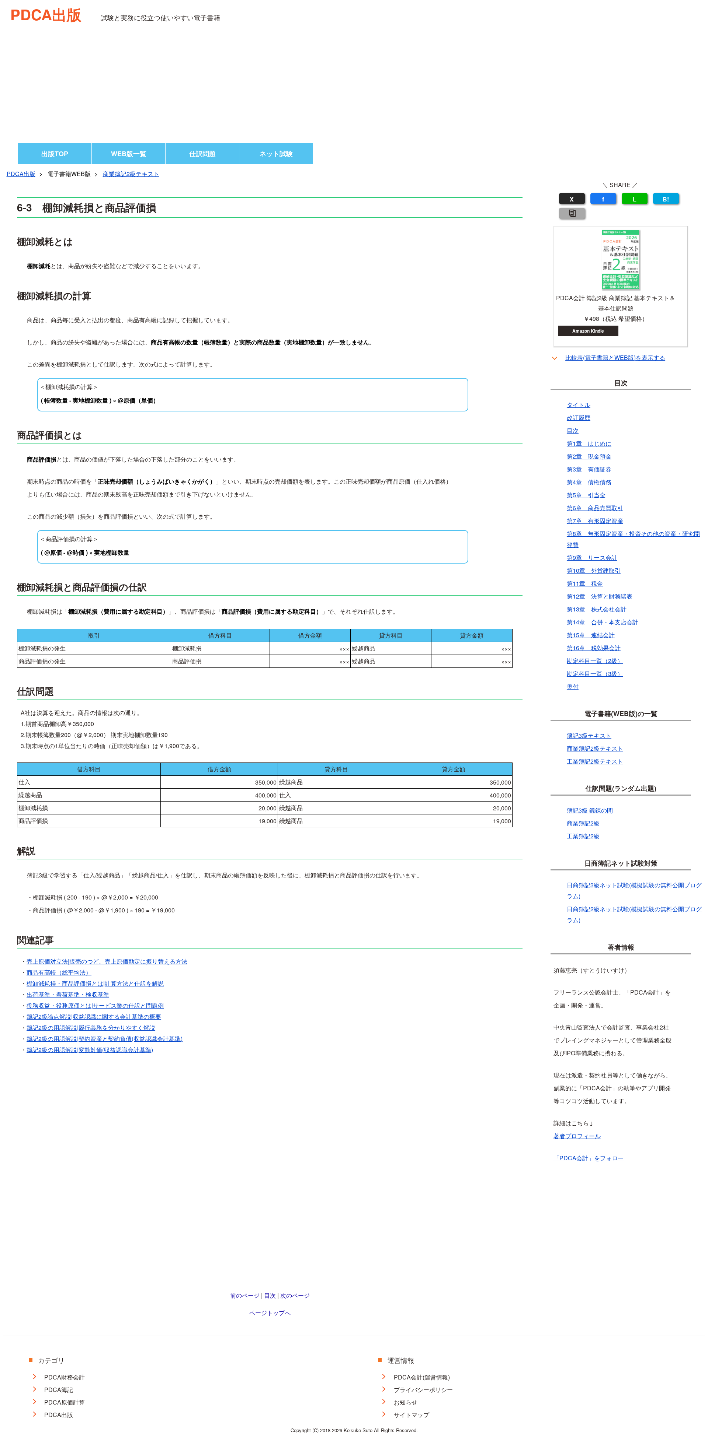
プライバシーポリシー (423, 1389)
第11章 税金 (585, 583)
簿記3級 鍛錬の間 (590, 810)
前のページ (245, 1295)
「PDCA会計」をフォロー (588, 1158)
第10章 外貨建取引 (594, 570)
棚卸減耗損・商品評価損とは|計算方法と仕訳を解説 (95, 983)
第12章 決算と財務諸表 (599, 596)
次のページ (295, 1295)
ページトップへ (270, 1312)
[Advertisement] (354, 88)
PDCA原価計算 (64, 1402)
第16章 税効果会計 (594, 648)
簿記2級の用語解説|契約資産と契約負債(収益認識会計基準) (105, 1038)
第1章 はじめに (589, 443)
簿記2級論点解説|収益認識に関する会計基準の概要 (94, 1016)
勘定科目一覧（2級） (595, 660)
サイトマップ (411, 1414)
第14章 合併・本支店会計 (602, 622)
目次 (270, 1295)
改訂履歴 (578, 417)
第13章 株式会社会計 (597, 609)
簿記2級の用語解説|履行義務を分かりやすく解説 (91, 1027)
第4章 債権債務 (589, 482)
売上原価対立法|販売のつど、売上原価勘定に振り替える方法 (107, 961)
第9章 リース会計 (592, 557)
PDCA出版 (45, 14)
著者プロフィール (577, 1136)
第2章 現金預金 (589, 456)
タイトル (578, 404)
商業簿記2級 (583, 823)
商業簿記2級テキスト (131, 173)
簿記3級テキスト (589, 735)
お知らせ (405, 1402)
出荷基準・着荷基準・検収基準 (68, 994)
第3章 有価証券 (589, 469)
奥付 (573, 686)
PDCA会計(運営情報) (422, 1377)
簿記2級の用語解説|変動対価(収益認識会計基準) (90, 1049)
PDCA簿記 (58, 1389)
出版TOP (54, 153)
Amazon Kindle (588, 330)
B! (666, 199)
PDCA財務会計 (64, 1377)
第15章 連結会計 (591, 635)
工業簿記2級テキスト (595, 761)
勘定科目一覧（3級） (595, 673)
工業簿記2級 (583, 836)
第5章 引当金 (586, 495)
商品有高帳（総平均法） (59, 972)
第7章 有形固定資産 (595, 520)
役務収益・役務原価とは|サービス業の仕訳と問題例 (95, 1005)
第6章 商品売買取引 (595, 508)
